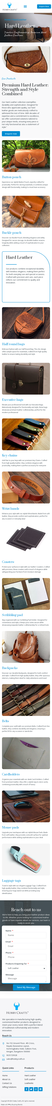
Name (9, 930)
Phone (9, 952)
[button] (25, 6)
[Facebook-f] (27, 1089)
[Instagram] (36, 1089)
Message (10, 974)
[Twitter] (31, 1089)
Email (8, 941)
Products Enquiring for (16, 963)
